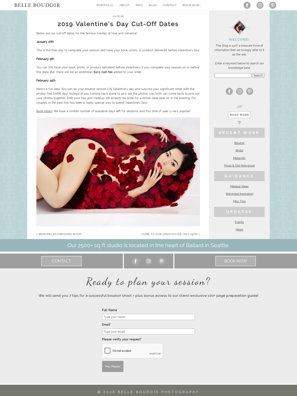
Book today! (44, 111)
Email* (106, 324)
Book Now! (191, 5)
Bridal (239, 150)
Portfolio (105, 5)
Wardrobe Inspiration (239, 193)
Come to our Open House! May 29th (170, 234)
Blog (153, 5)
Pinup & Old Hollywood (239, 165)
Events (239, 222)
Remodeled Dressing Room (58, 234)
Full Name (109, 310)
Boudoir (239, 143)
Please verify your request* (122, 339)
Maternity (239, 158)
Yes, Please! (113, 366)
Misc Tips (239, 201)
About (124, 5)
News (239, 229)
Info (139, 5)
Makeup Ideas (239, 186)
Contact (170, 5)
